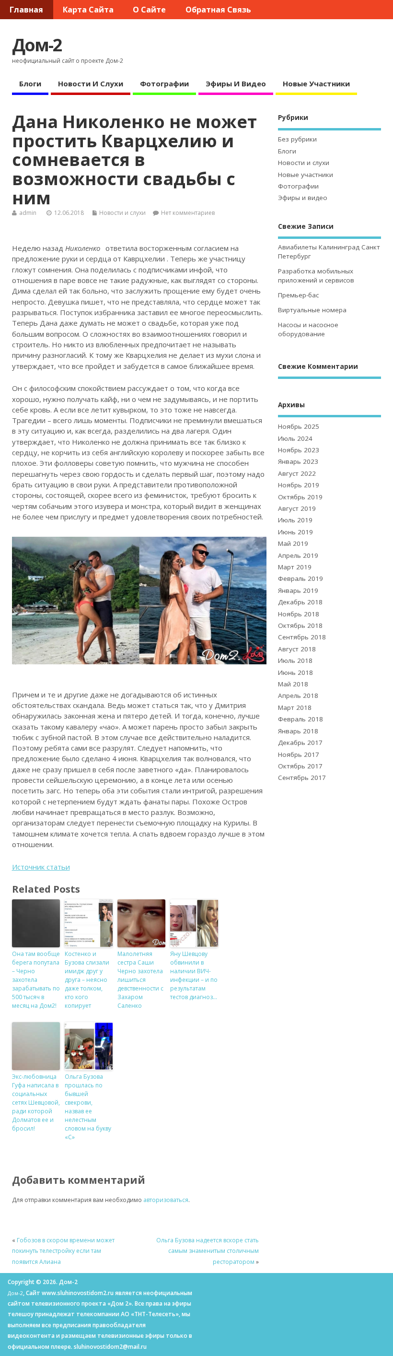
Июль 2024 (295, 438)
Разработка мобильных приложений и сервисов (316, 275)
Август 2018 (297, 649)
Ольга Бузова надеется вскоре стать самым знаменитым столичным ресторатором (207, 1251)
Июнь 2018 (295, 672)
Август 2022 (297, 473)
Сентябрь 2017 (302, 777)
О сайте (149, 9)
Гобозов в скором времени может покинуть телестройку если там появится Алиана (63, 1251)
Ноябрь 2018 (298, 614)
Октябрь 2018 (300, 625)
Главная (26, 9)
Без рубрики (297, 139)
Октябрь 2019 (300, 497)
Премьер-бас (298, 295)
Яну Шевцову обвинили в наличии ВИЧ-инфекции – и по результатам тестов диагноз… (194, 975)
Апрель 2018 (298, 695)
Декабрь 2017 (300, 742)
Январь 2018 (298, 731)
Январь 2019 (298, 590)
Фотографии (164, 83)
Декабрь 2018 (300, 602)
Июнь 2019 (295, 532)
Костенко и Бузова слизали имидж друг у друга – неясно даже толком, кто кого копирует (87, 980)
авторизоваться (165, 1200)
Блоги (30, 83)
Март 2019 (295, 567)
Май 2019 (293, 543)
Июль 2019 (295, 520)
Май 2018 (293, 684)
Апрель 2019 (298, 555)
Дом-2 (37, 45)
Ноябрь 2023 (298, 450)
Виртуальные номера (312, 310)
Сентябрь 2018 (302, 637)
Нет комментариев (188, 213)
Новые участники (316, 83)
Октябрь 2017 (300, 766)
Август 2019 (297, 508)
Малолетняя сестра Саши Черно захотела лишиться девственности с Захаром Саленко (140, 980)
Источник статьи (41, 867)
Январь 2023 (298, 461)
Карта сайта (88, 9)
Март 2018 (295, 707)
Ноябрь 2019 (298, 485)
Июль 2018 (295, 660)
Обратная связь (218, 9)
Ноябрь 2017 (298, 754)
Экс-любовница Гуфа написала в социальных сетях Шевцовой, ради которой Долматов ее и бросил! (36, 1102)
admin (27, 213)
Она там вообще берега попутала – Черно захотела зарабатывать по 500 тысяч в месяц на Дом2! (36, 980)
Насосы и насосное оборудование (308, 329)
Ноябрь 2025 (298, 426)
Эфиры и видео (236, 83)
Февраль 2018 (300, 719)
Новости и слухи (90, 83)
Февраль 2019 (300, 578)
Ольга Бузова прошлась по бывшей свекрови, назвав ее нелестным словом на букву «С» (88, 1107)
